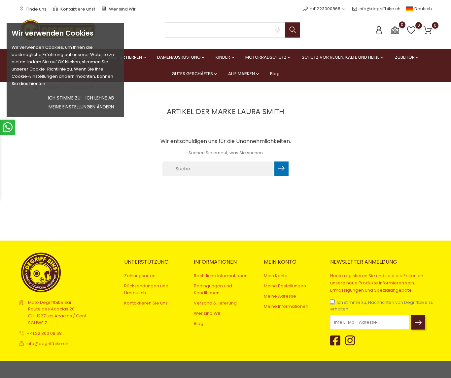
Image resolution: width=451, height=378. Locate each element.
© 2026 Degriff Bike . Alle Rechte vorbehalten (66, 369)
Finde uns (36, 9)
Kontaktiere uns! (77, 9)
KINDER (225, 57)
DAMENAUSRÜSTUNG (181, 57)
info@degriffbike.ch (379, 9)
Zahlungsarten (140, 276)
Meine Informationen (286, 306)
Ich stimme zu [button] (64, 98)
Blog (275, 74)
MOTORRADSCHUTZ (268, 57)
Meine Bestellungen (285, 286)
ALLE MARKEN (244, 74)
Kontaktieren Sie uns (146, 303)
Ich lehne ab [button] (100, 98)
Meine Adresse (280, 296)
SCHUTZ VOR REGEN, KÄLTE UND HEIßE (343, 57)
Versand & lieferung (215, 303)
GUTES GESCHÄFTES (195, 74)
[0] (395, 29)
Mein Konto (276, 276)
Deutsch (422, 9)
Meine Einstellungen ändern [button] (81, 106)
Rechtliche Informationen (221, 276)
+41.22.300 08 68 (44, 333)
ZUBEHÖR (407, 57)
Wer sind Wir (122, 9)
